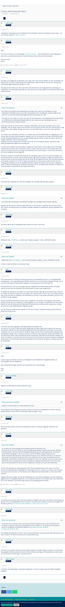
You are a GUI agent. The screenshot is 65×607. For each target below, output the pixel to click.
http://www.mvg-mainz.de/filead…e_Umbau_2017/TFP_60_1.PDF (30, 503)
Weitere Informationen (7, 605)
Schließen (16, 605)
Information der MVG (30, 54)
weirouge (5, 13)
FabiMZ (16, 484)
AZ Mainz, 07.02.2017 (20, 35)
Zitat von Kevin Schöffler (10, 402)
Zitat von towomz (8, 108)
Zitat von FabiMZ (8, 198)
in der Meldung (14, 240)
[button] (2, 2)
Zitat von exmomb (8, 520)
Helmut (16, 65)
